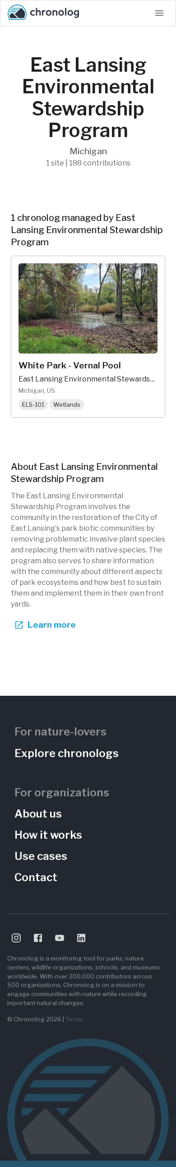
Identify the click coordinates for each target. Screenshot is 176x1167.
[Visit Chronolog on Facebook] (38, 938)
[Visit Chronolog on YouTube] (60, 938)
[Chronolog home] (43, 13)
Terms (74, 1019)
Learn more (52, 624)
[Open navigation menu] (159, 13)
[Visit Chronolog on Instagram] (16, 938)
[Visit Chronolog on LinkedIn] (81, 938)
